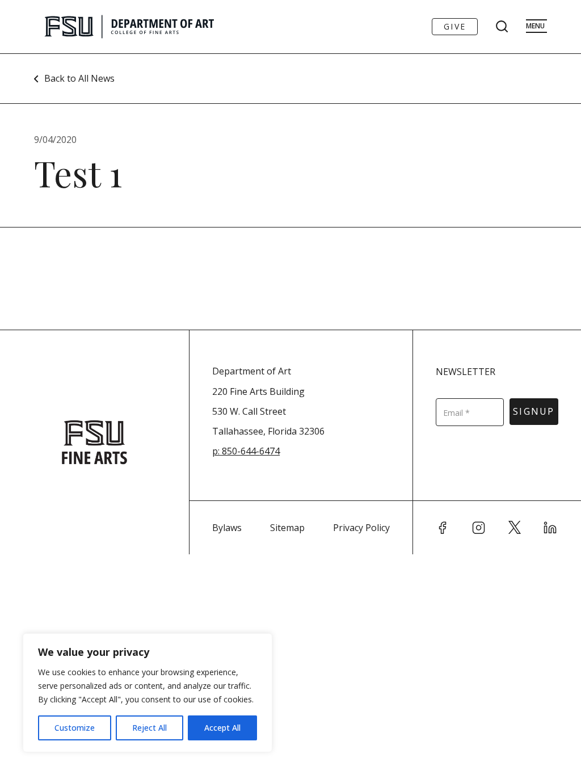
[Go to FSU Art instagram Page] (479, 527)
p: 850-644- (235, 451)
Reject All (149, 727)
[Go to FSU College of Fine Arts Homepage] (94, 442)
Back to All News (79, 78)
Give (455, 26)
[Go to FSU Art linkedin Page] (550, 527)
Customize (74, 727)
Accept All (222, 727)
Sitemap (287, 527)
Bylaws (227, 527)
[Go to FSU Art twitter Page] (514, 527)
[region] (147, 692)
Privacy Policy (361, 527)
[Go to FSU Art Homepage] (163, 27)
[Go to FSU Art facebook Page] (442, 527)
